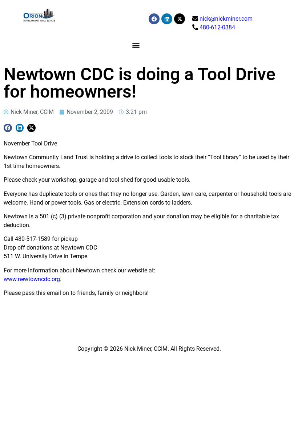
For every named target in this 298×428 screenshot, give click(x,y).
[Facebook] (154, 18)
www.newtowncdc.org (32, 279)
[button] (136, 45)
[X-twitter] (179, 18)
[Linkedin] (166, 18)
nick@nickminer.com (226, 18)
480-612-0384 (217, 27)
